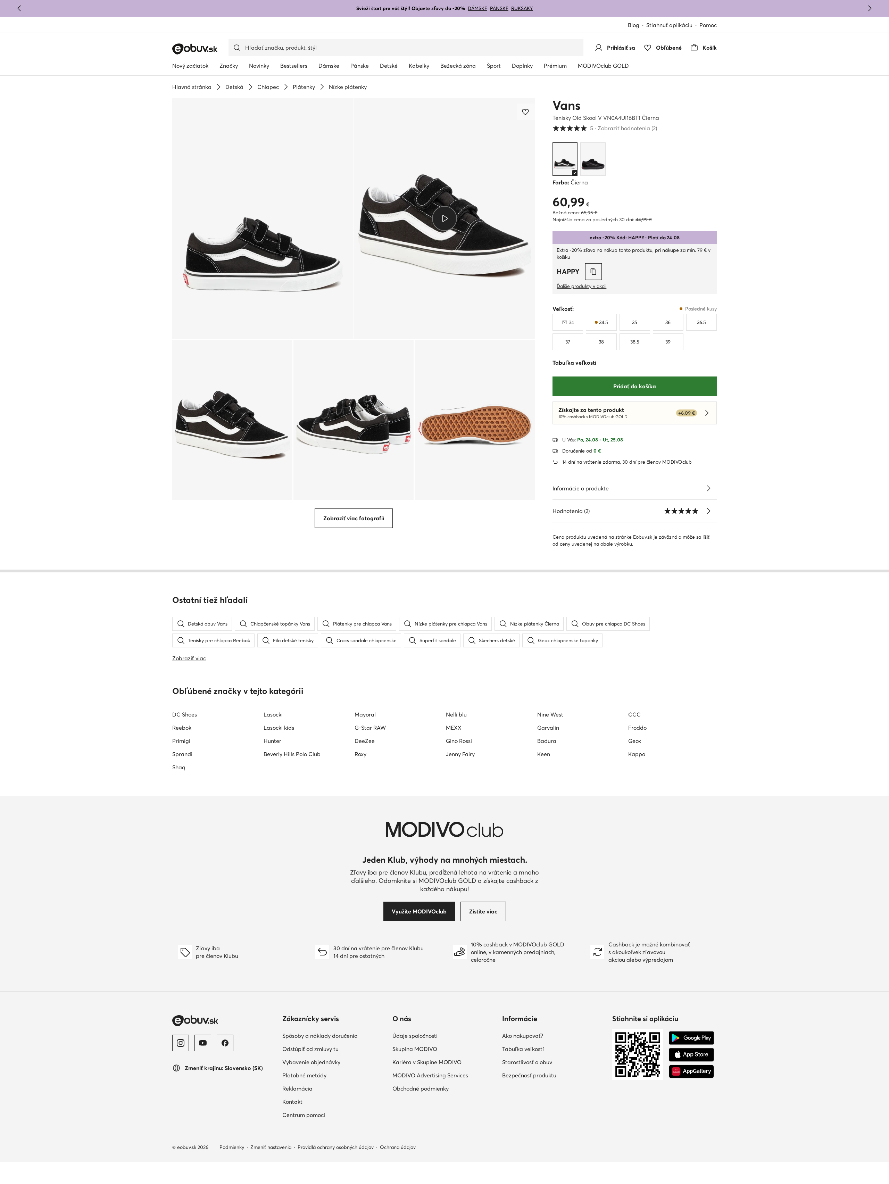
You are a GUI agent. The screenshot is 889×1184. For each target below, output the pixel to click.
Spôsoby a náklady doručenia (320, 1035)
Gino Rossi (459, 740)
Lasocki (273, 714)
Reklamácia (297, 1088)
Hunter (272, 740)
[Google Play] (691, 1038)
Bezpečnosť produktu (529, 1075)
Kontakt (292, 1101)
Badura (546, 740)
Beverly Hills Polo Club (292, 754)
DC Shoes (184, 714)
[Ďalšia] (869, 8)
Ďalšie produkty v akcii (581, 286)
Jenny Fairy (460, 754)
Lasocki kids (279, 727)
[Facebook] (225, 1043)
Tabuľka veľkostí (523, 1048)
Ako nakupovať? (522, 1035)
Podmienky (231, 1147)
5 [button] (604, 128)
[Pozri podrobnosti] (708, 488)
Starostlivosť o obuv (527, 1062)
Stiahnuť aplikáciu (669, 25)
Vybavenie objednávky (311, 1062)
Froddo (637, 727)
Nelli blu (456, 714)
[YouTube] (202, 1043)
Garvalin (548, 727)
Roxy (360, 754)
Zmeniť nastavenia (270, 1147)
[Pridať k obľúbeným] (526, 112)
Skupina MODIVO (414, 1048)
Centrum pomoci (303, 1114)
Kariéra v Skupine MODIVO (427, 1062)
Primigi (181, 740)
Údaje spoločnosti (415, 1035)
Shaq (178, 767)
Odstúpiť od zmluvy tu (310, 1048)
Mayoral (365, 714)
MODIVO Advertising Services (430, 1075)
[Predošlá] (19, 8)
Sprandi (182, 754)
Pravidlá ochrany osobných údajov (336, 1147)
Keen (543, 754)
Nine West (550, 714)
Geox (634, 740)
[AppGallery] (691, 1071)
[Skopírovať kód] (593, 271)
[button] (263, 218)
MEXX (454, 727)
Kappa (637, 754)
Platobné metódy (304, 1075)
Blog (633, 25)
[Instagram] (180, 1043)
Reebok (181, 727)
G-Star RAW (370, 727)
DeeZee (365, 740)
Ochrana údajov (398, 1147)
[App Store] (691, 1055)
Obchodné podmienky (420, 1088)
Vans (566, 105)
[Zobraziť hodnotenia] (708, 511)
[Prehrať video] (444, 218)
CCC (634, 714)
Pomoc (708, 25)
